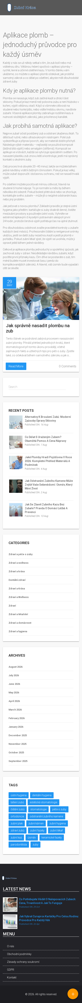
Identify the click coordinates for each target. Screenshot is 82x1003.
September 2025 (18, 761)
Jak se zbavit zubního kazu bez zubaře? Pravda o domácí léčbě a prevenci (46, 508)
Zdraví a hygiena (18, 631)
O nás (10, 946)
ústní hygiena (19, 795)
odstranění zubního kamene (46, 816)
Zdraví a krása (17, 571)
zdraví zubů (17, 830)
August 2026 (16, 666)
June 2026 (14, 684)
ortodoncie (17, 816)
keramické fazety (52, 837)
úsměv (32, 837)
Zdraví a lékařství (18, 614)
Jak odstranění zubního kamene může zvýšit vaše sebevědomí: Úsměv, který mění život (49, 484)
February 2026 (17, 718)
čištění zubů (18, 809)
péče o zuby (59, 809)
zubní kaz (16, 837)
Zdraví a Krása (17, 588)
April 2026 (14, 701)
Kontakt (11, 977)
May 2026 (14, 692)
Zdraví (12, 605)
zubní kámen (36, 823)
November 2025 (18, 743)
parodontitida (19, 844)
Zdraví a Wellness (19, 597)
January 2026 (16, 726)
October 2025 (16, 752)
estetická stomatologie (43, 802)
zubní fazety (37, 830)
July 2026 (14, 675)
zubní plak (17, 823)
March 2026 (15, 709)
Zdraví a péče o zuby (20, 554)
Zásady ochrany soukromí (23, 961)
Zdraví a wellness (18, 562)
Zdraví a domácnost (20, 622)
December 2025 (18, 735)
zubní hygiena (57, 823)
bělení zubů (17, 802)
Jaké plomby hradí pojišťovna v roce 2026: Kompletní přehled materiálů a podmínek (48, 461)
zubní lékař (56, 830)
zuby (35, 844)
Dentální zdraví (17, 580)
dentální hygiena (41, 795)
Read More (16, 366)
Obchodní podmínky (19, 954)
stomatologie (38, 809)
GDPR (10, 969)
